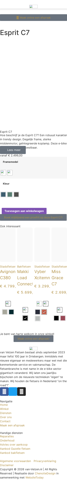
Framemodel (10, 162)
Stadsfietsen (8, 266)
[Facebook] (4, 391)
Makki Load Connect (25, 277)
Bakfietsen (24, 266)
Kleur (6, 183)
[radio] (3, 172)
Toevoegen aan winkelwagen (24, 211)
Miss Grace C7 (57, 277)
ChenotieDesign (45, 473)
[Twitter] (13, 391)
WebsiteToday (34, 477)
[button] (33, 9)
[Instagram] (21, 391)
